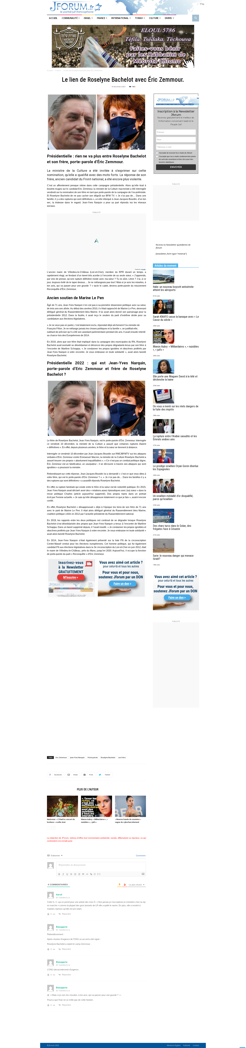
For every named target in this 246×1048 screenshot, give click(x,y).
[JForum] (123, 7)
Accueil (53, 18)
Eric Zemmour (61, 757)
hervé (59, 894)
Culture (153, 18)
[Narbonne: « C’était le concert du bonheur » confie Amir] (62, 806)
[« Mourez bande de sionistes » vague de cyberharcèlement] (130, 806)
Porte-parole (93, 757)
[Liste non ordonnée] (79, 874)
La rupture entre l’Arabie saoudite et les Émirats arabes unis (175, 437)
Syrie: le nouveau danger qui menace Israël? (173, 557)
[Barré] (71, 874)
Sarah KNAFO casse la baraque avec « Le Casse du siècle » (176, 318)
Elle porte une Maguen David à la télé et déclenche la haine (175, 378)
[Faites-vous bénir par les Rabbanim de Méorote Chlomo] (123, 46)
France (101, 18)
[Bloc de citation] (83, 874)
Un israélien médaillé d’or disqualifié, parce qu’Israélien (173, 497)
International (120, 18)
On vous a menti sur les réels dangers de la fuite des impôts (175, 408)
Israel (87, 18)
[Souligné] (67, 874)
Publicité (186, 1045)
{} (95, 874)
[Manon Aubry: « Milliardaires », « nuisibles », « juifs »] (96, 806)
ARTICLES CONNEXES (61, 789)
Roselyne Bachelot (108, 757)
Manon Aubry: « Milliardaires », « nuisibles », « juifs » (176, 348)
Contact (196, 1045)
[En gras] (59, 874)
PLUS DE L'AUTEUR (87, 789)
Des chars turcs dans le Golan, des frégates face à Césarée (172, 527)
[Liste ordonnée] (75, 874)
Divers (168, 18)
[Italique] (63, 874)
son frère (122, 757)
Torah (139, 18)
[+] (98, 874)
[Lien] (91, 874)
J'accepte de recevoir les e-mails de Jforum (175, 153)
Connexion (140, 855)
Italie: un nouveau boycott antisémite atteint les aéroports (173, 288)
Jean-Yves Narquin (77, 757)
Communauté (69, 18)
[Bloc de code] (87, 874)
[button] (195, 18)
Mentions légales (174, 1045)
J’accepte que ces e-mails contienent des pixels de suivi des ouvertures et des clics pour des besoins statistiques (177, 159)
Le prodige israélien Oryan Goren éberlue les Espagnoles (175, 467)
